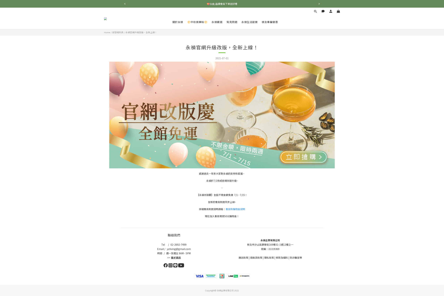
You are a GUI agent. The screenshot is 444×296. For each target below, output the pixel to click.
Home (107, 32)
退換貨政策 (256, 257)
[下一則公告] (319, 3)
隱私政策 (269, 257)
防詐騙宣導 (296, 257)
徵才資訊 (176, 257)
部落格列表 (117, 32)
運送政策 (243, 257)
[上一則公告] (124, 3)
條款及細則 (282, 257)
